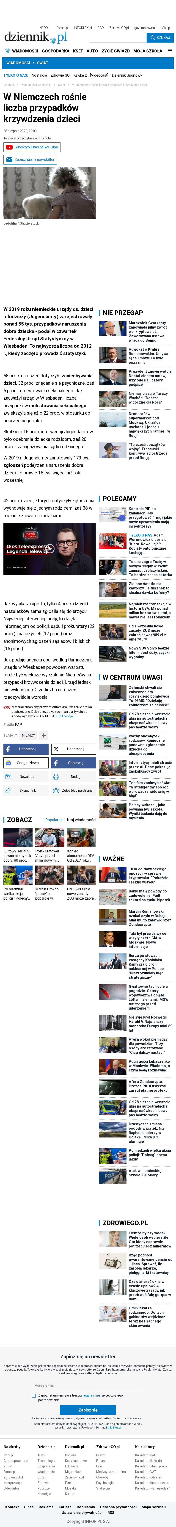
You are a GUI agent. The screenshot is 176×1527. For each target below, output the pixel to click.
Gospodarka (46, 1466)
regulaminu (91, 1395)
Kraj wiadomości (81, 819)
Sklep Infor (11, 1488)
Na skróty (12, 1447)
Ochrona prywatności (118, 1507)
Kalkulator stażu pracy (151, 1466)
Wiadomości (18, 63)
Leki (99, 1466)
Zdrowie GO (60, 75)
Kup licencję (64, 716)
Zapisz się (88, 1410)
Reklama (46, 1507)
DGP (100, 28)
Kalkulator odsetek (148, 1477)
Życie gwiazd (74, 1477)
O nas (29, 1507)
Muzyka (71, 1488)
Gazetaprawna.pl (16, 1461)
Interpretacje (13, 1483)
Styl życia (103, 1488)
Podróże (44, 1488)
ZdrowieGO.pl (119, 28)
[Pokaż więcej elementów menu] (170, 51)
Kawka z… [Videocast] (90, 75)
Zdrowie (44, 1483)
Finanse (101, 1461)
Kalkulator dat (145, 1455)
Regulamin (86, 1507)
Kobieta (70, 1455)
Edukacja (71, 1466)
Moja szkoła (73, 1472)
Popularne (54, 819)
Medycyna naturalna (111, 1472)
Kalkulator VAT (145, 1472)
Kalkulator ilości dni (148, 1461)
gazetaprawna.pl (146, 28)
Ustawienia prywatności (82, 1512)
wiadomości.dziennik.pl (36, 85)
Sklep (166, 28)
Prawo (101, 1455)
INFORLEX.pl (83, 28)
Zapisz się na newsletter (34, 159)
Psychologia (105, 1483)
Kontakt (12, 1507)
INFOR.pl (45, 28)
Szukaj (163, 37)
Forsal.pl (10, 1472)
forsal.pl (63, 28)
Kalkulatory (145, 1447)
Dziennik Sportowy (127, 75)
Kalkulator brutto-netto (151, 1483)
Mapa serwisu (154, 1507)
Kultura (70, 1494)
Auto (41, 1455)
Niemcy (28, 735)
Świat (42, 63)
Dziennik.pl (47, 1447)
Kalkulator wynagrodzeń (152, 1488)
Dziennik (8, 85)
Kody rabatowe (76, 1461)
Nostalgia (39, 75)
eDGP (8, 1466)
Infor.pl (9, 1455)
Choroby (102, 1477)
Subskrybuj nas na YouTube (36, 147)
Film (68, 1483)
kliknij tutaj (114, 1427)
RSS (110, 1512)
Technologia (46, 1461)
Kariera (65, 1507)
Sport (42, 1477)
